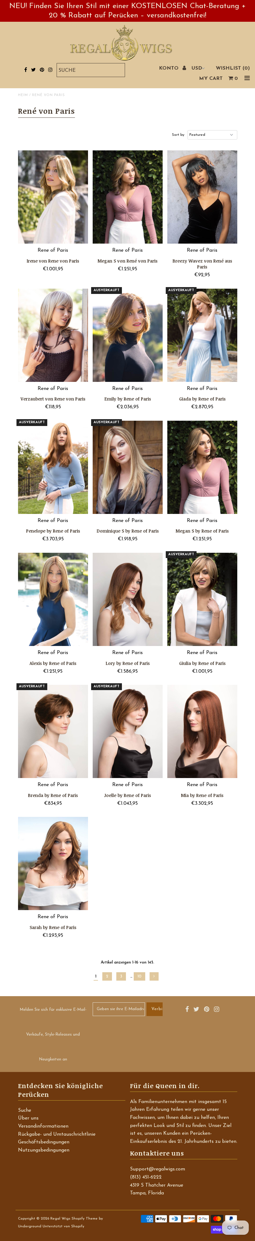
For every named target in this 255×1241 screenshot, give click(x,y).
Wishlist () (233, 68)
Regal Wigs (60, 1218)
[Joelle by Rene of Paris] (128, 731)
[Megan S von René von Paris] (128, 197)
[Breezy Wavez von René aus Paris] (202, 197)
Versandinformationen (43, 1126)
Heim (23, 95)
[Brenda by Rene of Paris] (53, 731)
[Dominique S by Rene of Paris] (128, 467)
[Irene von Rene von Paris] (53, 197)
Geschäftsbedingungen (43, 1142)
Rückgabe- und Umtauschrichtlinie (56, 1134)
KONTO (169, 68)
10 (139, 976)
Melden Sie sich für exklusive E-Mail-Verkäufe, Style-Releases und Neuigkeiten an (53, 1034)
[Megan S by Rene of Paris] (202, 467)
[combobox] (91, 70)
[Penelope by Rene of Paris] (53, 467)
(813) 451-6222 (146, 1177)
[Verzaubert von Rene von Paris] (53, 335)
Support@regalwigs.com (157, 1169)
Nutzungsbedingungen (43, 1150)
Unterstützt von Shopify (63, 1226)
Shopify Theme (85, 1218)
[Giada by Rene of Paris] (202, 335)
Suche (24, 1110)
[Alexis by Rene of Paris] (53, 599)
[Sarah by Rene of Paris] (53, 863)
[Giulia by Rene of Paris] (202, 599)
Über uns (28, 1118)
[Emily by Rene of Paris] (128, 335)
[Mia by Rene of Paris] (202, 731)
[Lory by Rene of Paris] (128, 599)
